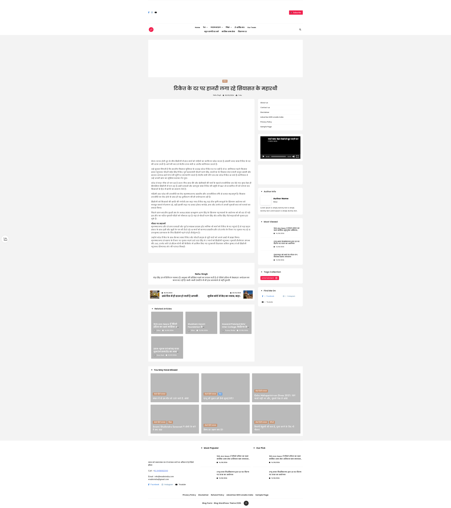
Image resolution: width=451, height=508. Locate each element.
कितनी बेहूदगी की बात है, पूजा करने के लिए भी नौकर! (274, 428)
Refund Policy (217, 495)
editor (159, 330)
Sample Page (266, 127)
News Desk (160, 355)
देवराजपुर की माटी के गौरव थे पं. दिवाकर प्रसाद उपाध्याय (286, 256)
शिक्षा (228, 27)
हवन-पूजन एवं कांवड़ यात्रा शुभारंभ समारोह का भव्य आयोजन (166, 351)
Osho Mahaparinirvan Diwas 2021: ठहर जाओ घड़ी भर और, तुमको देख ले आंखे (274, 397)
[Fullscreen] (297, 156)
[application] (280, 147)
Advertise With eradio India (271, 117)
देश (204, 27)
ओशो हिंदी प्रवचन (159, 394)
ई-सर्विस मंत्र (239, 27)
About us (264, 103)
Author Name (280, 198)
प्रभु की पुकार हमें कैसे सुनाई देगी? (219, 398)
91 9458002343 (161, 471)
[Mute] (293, 156)
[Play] (263, 156)
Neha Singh (217, 95)
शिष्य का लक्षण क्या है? (213, 429)
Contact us (265, 107)
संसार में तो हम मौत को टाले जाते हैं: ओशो (171, 398)
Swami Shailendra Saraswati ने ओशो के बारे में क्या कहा (174, 428)
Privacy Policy (266, 122)
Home (197, 27)
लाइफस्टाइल (216, 27)
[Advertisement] (225, 58)
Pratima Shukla (230, 330)
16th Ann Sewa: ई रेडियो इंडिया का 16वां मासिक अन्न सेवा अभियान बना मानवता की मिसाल (286, 230)
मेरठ (225, 81)
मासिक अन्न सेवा (228, 31)
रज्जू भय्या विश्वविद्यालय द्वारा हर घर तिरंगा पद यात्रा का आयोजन (286, 242)
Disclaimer (264, 112)
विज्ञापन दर (242, 31)
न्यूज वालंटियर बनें (211, 31)
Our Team (251, 27)
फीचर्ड (272, 422)
